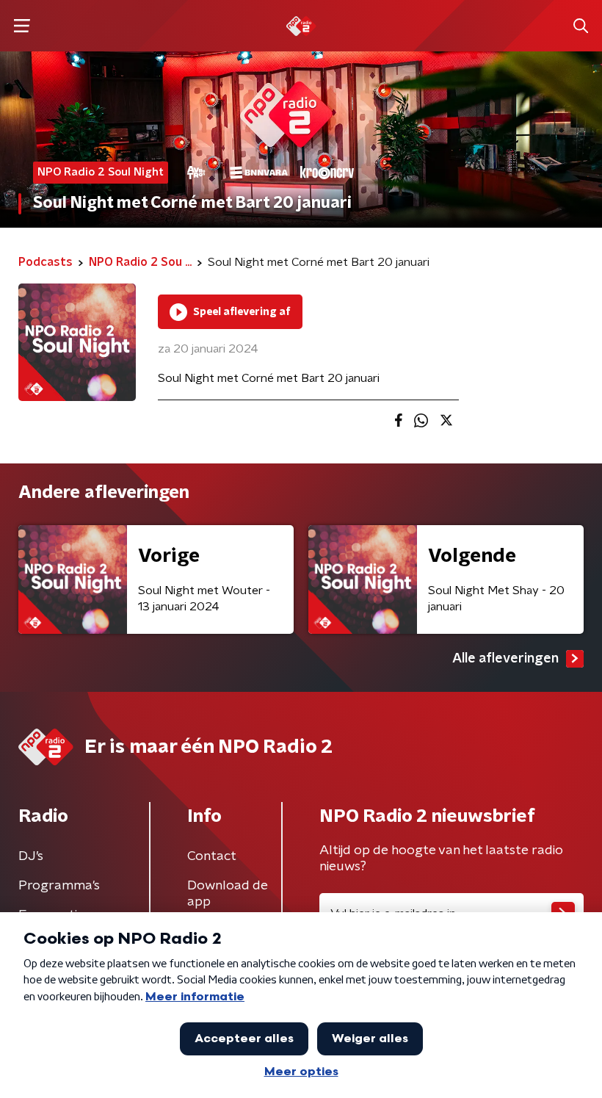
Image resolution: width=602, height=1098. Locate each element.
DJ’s (30, 856)
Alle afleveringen (505, 658)
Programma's (59, 885)
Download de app (227, 894)
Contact (211, 856)
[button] (21, 26)
